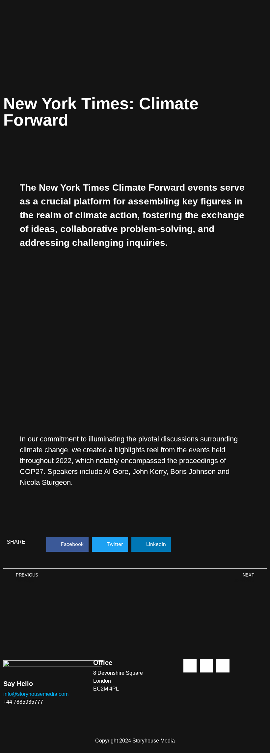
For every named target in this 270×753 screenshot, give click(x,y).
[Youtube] (223, 665)
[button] (67, 544)
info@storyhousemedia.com (35, 694)
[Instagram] (190, 665)
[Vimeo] (206, 665)
